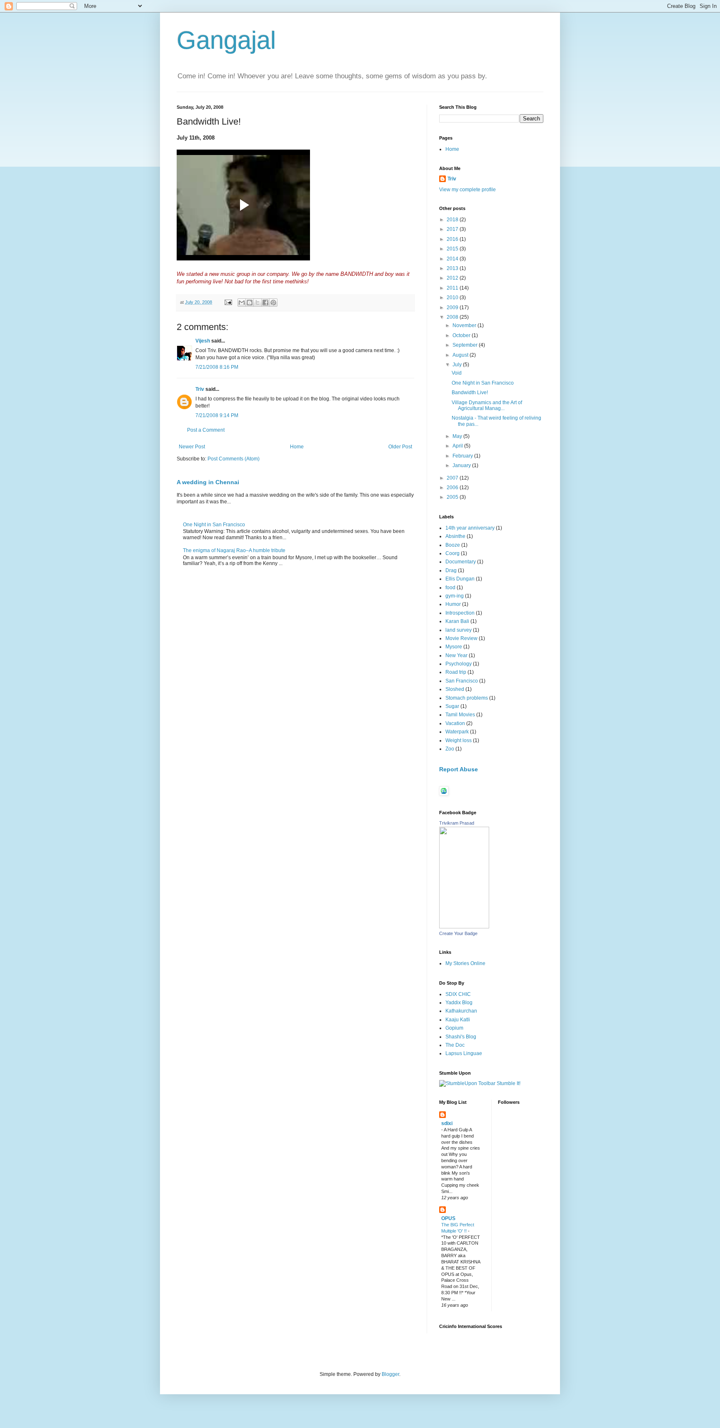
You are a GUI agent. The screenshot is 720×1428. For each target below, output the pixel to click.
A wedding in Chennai (208, 482)
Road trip (455, 672)
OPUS (448, 1218)
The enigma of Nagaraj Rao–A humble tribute (234, 550)
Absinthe (455, 536)
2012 (453, 278)
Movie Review (461, 638)
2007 (453, 478)
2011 (453, 288)
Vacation (455, 723)
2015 (453, 249)
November (465, 325)
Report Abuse (458, 769)
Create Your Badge (458, 933)
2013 (453, 268)
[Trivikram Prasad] (464, 927)
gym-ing (454, 596)
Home (297, 447)
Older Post (400, 447)
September (465, 345)
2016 (453, 239)
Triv (199, 389)
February (463, 456)
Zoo (449, 749)
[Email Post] (227, 302)
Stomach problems (466, 698)
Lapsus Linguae (463, 1053)
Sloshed (454, 689)
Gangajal (226, 40)
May (457, 436)
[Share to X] (257, 302)
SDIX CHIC (458, 994)
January (462, 465)
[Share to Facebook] (265, 302)
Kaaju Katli (457, 1020)
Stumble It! (507, 1083)
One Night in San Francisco (214, 525)
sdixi (446, 1123)
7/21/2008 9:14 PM (216, 415)
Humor (453, 604)
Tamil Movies (460, 715)
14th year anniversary (470, 528)
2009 (453, 307)
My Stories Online (465, 963)
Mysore (453, 647)
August (461, 355)
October (462, 335)
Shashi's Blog (460, 1037)
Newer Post (192, 447)
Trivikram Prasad (456, 822)
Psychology (458, 664)
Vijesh (202, 341)
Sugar (452, 706)
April (458, 446)
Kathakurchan (461, 1011)
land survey (458, 630)
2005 (453, 497)
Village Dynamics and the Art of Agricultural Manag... (487, 405)
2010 (453, 297)
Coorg (452, 553)
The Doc (455, 1045)
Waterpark (457, 732)
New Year (456, 655)
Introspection (460, 613)
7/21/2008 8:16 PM (216, 367)
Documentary (460, 562)
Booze (452, 545)
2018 (453, 220)
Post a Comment (206, 430)
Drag (451, 570)
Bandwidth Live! (470, 392)
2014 (453, 259)
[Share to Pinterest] (273, 302)
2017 (453, 229)
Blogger (390, 1374)
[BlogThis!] (249, 302)
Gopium (454, 1028)
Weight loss (458, 740)
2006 (453, 487)
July (457, 365)
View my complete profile (467, 190)
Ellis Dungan (460, 579)
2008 (453, 317)
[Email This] (242, 302)
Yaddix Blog (458, 1002)
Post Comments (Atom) (234, 459)
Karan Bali (457, 621)
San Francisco (461, 681)
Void (457, 373)
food (450, 587)
